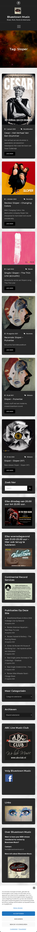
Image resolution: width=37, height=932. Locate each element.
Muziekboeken (28, 129)
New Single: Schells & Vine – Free (19, 667)
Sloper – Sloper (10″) (14, 461)
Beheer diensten (18, 908)
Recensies (29, 199)
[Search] (29, 488)
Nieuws (30, 269)
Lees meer (9, 153)
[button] (34, 888)
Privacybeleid (22, 929)
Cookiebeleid (14, 929)
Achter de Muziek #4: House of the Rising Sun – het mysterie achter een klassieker (18, 648)
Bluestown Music (18, 16)
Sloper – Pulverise (13, 399)
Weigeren (18, 919)
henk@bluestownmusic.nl (14, 849)
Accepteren (18, 914)
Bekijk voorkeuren (18, 924)
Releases (30, 395)
